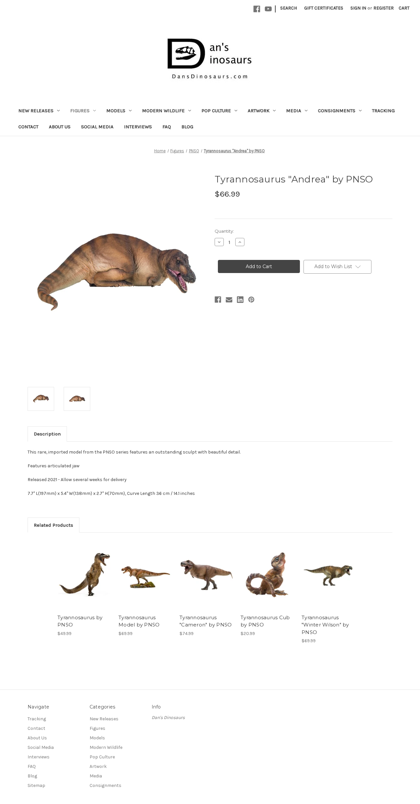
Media (293, 111)
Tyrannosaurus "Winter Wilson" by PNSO (325, 624)
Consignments (336, 111)
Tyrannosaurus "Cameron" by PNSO (205, 621)
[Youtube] (268, 9)
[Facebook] (256, 9)
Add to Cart (206, 575)
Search (288, 8)
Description (47, 434)
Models (115, 111)
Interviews (138, 127)
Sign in (358, 8)
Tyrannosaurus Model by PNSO (138, 621)
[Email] (229, 299)
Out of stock (85, 575)
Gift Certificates (323, 8)
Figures (80, 111)
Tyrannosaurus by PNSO (79, 621)
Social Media (97, 127)
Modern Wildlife (163, 111)
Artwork (258, 111)
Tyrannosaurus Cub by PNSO (265, 621)
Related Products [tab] (53, 525)
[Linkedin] (240, 299)
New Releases (35, 111)
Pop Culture (216, 111)
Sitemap (36, 785)
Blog (187, 127)
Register (383, 8)
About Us (60, 127)
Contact (28, 127)
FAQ (166, 127)
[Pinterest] (251, 299)
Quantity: (224, 231)
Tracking (383, 111)
